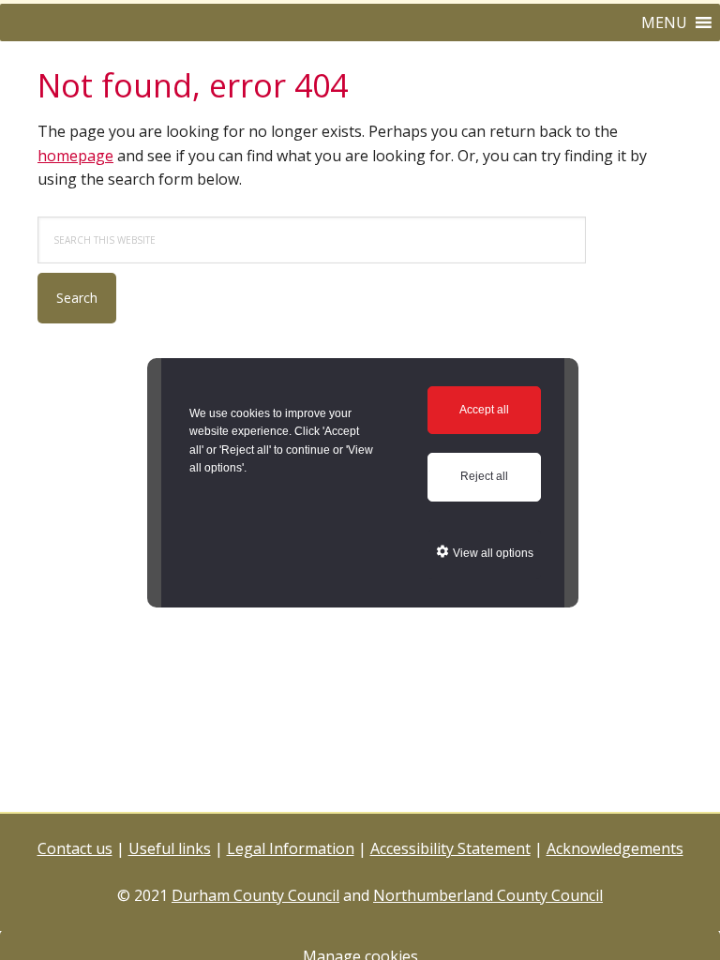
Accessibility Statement (450, 848)
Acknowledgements (615, 848)
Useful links (169, 848)
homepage (75, 155)
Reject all (484, 476)
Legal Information (290, 848)
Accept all (484, 409)
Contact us (75, 848)
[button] (664, 22)
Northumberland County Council (488, 895)
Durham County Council (255, 895)
